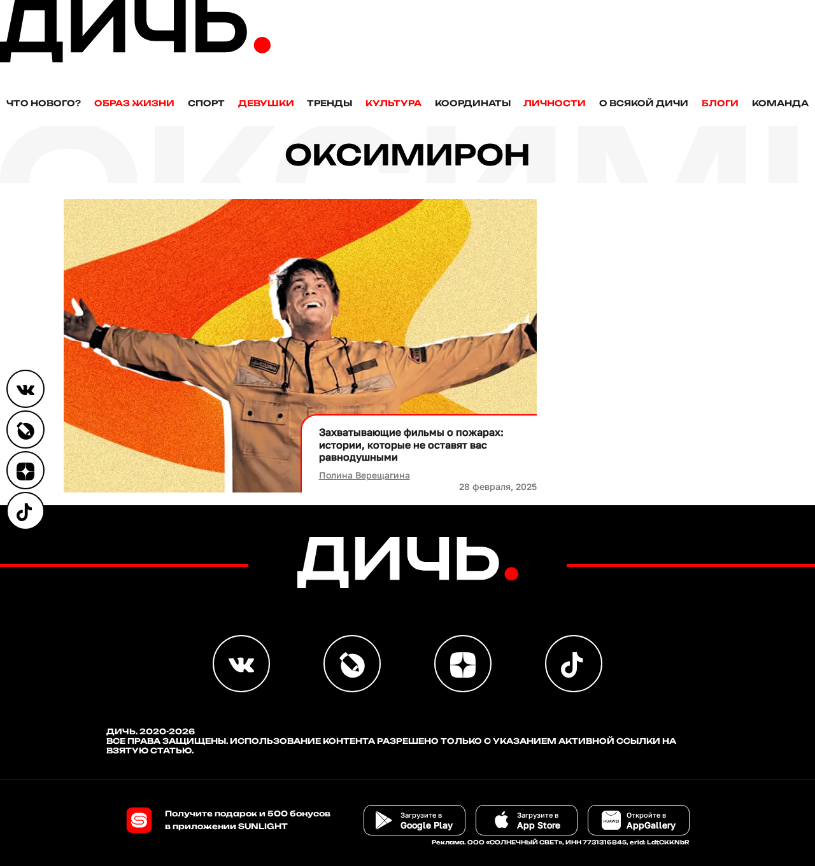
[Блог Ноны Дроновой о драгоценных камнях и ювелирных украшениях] (25, 429)
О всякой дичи (643, 103)
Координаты (473, 103)
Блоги (720, 103)
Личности (554, 103)
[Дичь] (135, 59)
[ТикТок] (25, 511)
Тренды (329, 103)
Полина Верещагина (364, 475)
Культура (393, 103)
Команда (780, 103)
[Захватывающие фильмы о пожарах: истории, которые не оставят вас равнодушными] (300, 345)
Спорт (206, 103)
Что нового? (43, 103)
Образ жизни (134, 103)
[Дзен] (25, 470)
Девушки (266, 103)
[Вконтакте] (25, 389)
